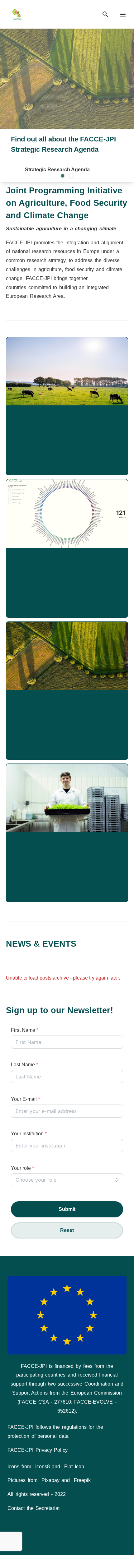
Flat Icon (74, 1466)
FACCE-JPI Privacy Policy (37, 1450)
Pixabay (50, 1480)
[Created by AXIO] (67, 1538)
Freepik (82, 1480)
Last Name (24, 1064)
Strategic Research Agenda (57, 169)
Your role (22, 1168)
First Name (24, 1030)
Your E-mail (25, 1099)
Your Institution (29, 1133)
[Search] (105, 14)
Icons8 (42, 1466)
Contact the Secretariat (33, 1508)
